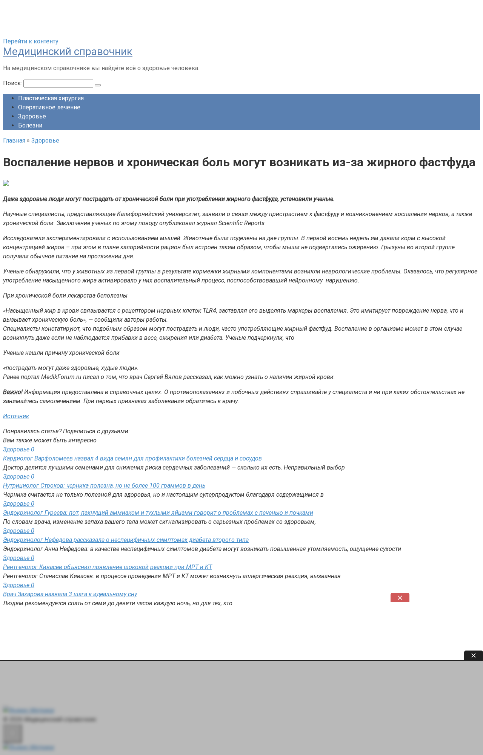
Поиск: (13, 83)
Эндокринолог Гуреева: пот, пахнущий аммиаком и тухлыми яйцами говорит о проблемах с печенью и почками (158, 512)
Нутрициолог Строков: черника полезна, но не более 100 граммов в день (104, 485)
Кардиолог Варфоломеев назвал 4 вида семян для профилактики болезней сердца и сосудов (132, 458)
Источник (16, 416)
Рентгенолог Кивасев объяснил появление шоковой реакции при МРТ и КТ (107, 567)
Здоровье (32, 116)
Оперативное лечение (49, 107)
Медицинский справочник (67, 51)
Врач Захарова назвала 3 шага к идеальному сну (70, 594)
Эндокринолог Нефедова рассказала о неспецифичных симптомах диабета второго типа (126, 539)
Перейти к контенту (30, 41)
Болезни (30, 125)
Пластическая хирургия (51, 98)
